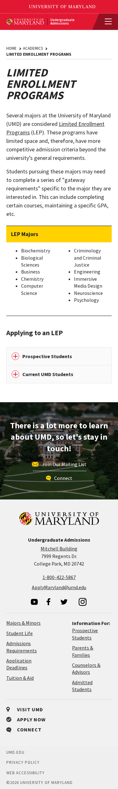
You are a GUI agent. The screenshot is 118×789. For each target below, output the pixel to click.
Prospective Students (47, 356)
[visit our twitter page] (64, 601)
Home (11, 48)
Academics (33, 48)
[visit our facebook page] (48, 601)
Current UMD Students (47, 374)
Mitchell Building (59, 548)
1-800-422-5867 (59, 577)
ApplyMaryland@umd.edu (59, 587)
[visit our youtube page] (34, 602)
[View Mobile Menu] (105, 22)
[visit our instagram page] (82, 601)
